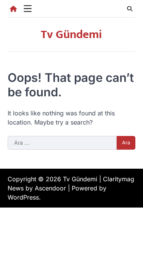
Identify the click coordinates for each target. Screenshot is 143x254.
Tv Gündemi (71, 35)
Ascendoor (50, 188)
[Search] (129, 8)
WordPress (23, 197)
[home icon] (13, 8)
